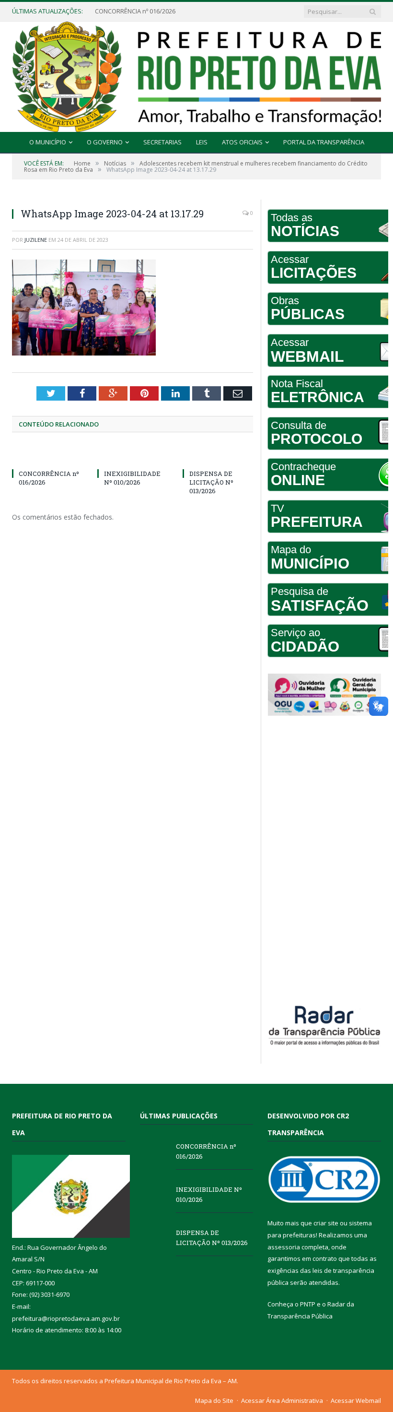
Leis (202, 142)
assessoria (283, 1247)
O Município (47, 142)
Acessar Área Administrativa (282, 1400)
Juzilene (35, 239)
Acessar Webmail (356, 1400)
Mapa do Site (214, 1400)
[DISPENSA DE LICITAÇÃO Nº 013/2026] (218, 456)
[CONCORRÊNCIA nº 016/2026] (47, 456)
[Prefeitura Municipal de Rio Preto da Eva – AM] (196, 74)
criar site (325, 1223)
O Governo (105, 142)
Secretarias (162, 142)
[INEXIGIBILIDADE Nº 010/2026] (132, 456)
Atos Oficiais (242, 142)
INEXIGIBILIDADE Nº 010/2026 (135, 11)
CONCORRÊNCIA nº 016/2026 (206, 1151)
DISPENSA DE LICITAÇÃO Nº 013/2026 (211, 482)
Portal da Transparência (323, 142)
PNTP (307, 1304)
